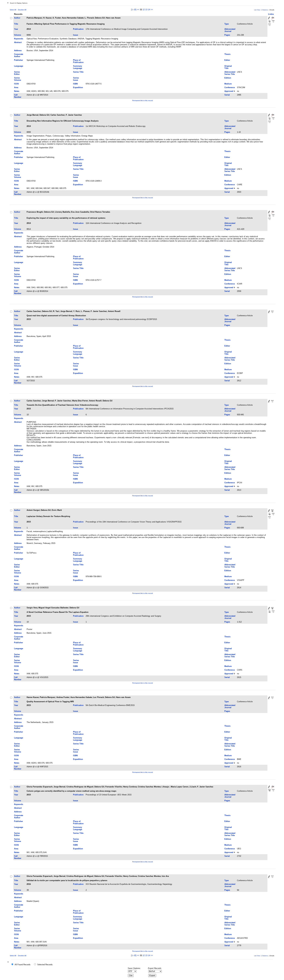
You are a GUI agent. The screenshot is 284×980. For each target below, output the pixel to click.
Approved (228, 91)
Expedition (78, 87)
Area (16, 87)
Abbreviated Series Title (229, 73)
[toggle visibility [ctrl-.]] (8, 962)
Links (271, 14)
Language (18, 66)
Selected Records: (45, 964)
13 (146, 9)
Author (17, 18)
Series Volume (17, 79)
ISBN (75, 84)
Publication (78, 29)
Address (18, 50)
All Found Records (22, 964)
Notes (16, 91)
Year (16, 29)
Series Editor (17, 73)
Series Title (78, 72)
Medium (228, 84)
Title (16, 24)
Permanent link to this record (142, 100)
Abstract (18, 42)
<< (138, 9)
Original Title (228, 67)
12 (144, 9)
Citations (265, 10)
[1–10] (134, 9)
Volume (17, 35)
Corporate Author (18, 55)
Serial (227, 95)
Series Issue (76, 79)
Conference (229, 87)
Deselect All (22, 10)
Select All (13, 10)
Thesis (227, 54)
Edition (227, 78)
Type (226, 24)
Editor (227, 60)
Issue (75, 35)
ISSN (16, 84)
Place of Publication (78, 61)
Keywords (18, 39)
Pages (227, 35)
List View (257, 10)
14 (149, 9)
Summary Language (77, 67)
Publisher (18, 60)
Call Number (17, 96)
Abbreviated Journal (229, 30)
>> (152, 9)
